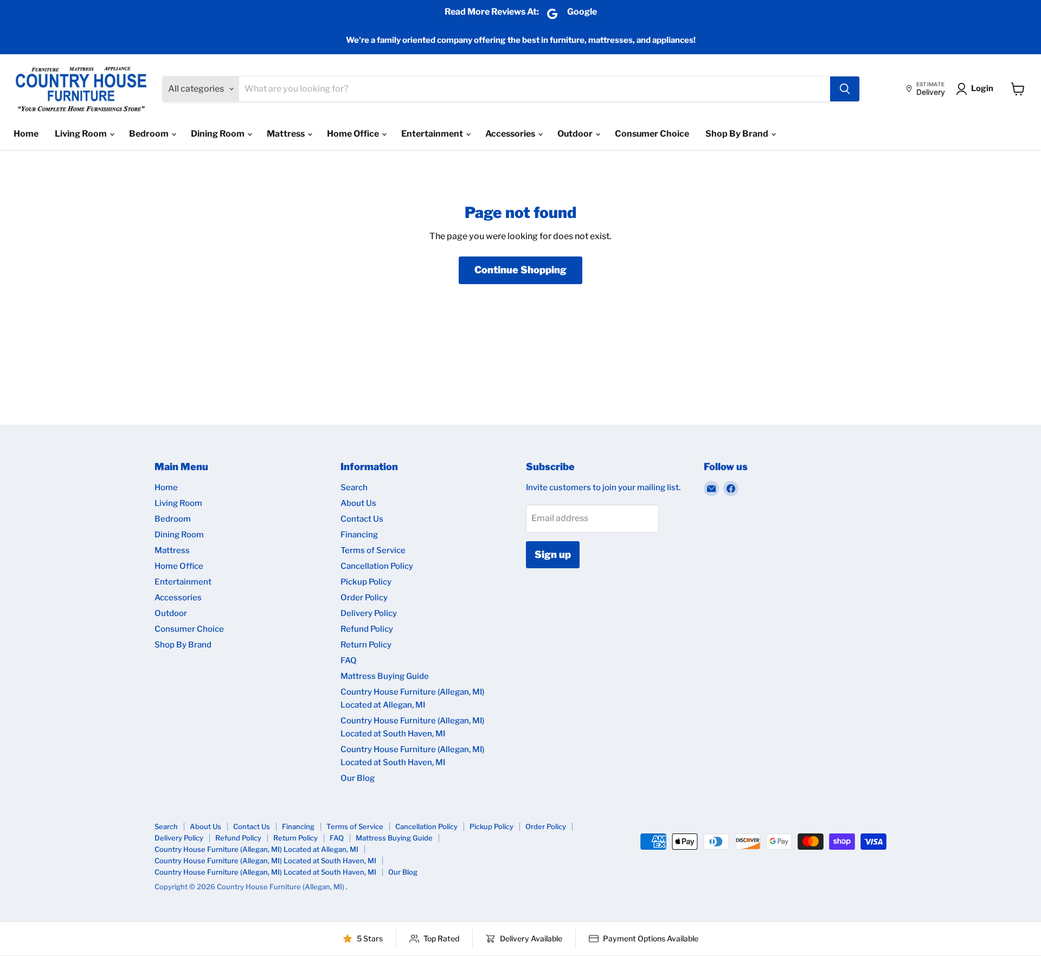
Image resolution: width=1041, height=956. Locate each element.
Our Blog (357, 778)
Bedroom (149, 134)
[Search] (844, 88)
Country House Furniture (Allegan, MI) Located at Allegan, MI (256, 849)
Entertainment (433, 134)
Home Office (354, 134)
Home (26, 134)
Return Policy (365, 645)
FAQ (348, 660)
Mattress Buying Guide (384, 676)
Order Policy (364, 597)
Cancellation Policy (376, 566)
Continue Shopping (520, 269)
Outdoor (575, 134)
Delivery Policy (368, 613)
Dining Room (218, 134)
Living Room (81, 134)
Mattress (286, 134)
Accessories (511, 134)
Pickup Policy (365, 582)
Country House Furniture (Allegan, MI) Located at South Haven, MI (265, 860)
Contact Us (361, 519)
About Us (358, 503)
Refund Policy (366, 629)
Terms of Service (373, 550)
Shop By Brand (737, 134)
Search (354, 487)
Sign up (553, 554)
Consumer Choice (652, 134)
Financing (359, 535)
